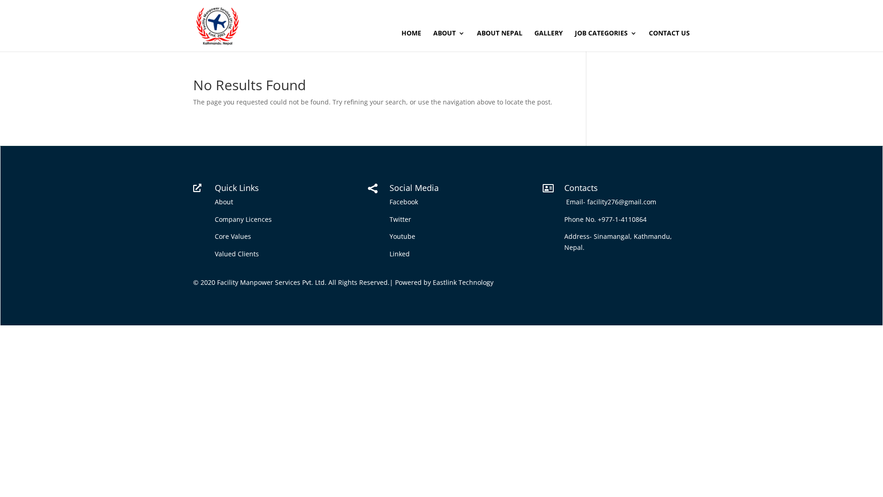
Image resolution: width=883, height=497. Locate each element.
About (444, 33)
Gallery (548, 33)
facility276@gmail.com (623, 201)
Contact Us (669, 33)
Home (411, 33)
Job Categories (601, 33)
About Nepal (499, 33)
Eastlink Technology (463, 282)
